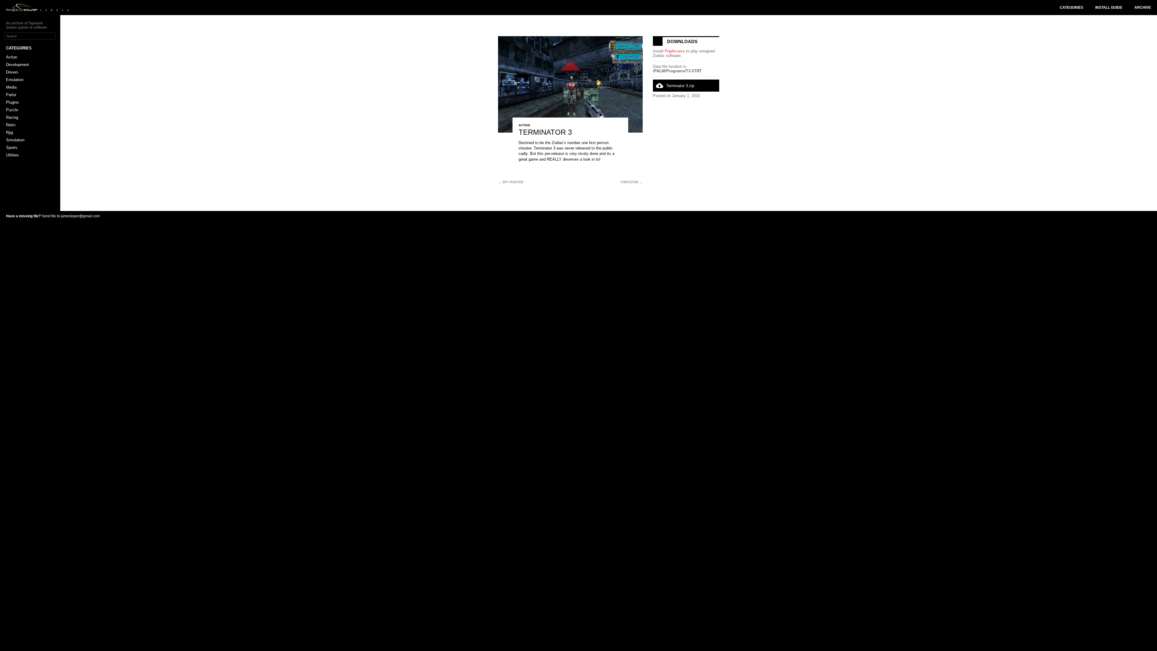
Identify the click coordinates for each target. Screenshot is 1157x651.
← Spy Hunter (510, 182)
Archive (1142, 7)
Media (11, 87)
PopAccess (675, 51)
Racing (12, 117)
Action (11, 57)
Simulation (15, 140)
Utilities (12, 155)
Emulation (15, 79)
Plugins (12, 102)
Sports (11, 147)
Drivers (12, 72)
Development (17, 64)
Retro (10, 125)
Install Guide (1108, 7)
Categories (1071, 7)
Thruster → (631, 182)
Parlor (11, 95)
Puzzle (12, 110)
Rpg (9, 132)
